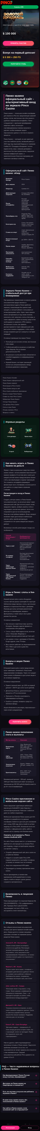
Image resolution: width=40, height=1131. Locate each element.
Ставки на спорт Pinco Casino (12, 396)
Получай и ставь (18, 64)
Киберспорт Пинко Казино (11, 399)
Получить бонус (20, 722)
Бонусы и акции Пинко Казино (12, 394)
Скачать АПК (18, 7)
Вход (30, 1128)
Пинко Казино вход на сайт (11, 388)
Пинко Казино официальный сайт (13, 380)
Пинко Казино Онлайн (10, 378)
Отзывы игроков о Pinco (10, 410)
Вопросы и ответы (8, 412)
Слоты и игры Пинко (9, 407)
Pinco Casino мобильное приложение (15, 391)
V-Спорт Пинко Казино (10, 402)
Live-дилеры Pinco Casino (11, 404)
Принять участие (18, 43)
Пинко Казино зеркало (10, 383)
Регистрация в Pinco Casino (11, 386)
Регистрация (10, 1128)
